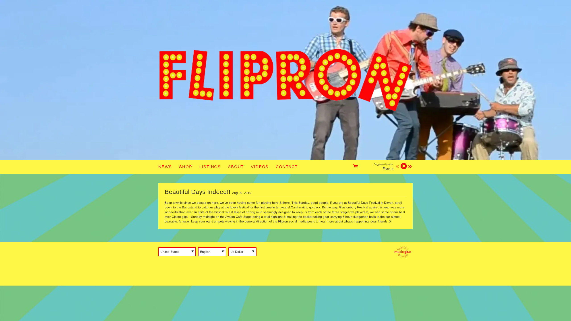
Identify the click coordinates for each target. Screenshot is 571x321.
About (236, 167)
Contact (287, 167)
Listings (210, 167)
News (165, 167)
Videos (260, 167)
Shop (185, 167)
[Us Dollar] (242, 251)
